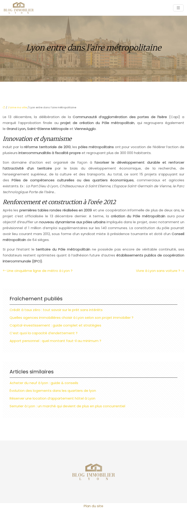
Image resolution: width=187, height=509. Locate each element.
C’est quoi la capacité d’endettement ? (44, 333)
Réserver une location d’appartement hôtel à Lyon (52, 398)
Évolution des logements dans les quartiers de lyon (53, 390)
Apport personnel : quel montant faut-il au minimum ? (55, 340)
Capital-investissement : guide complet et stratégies (55, 325)
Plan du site (93, 506)
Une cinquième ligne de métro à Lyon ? (40, 270)
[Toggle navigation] (178, 7)
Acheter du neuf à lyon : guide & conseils (44, 382)
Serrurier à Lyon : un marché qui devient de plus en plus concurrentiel (67, 406)
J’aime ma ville (17, 107)
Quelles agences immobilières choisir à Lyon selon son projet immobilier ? (71, 317)
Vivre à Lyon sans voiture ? (158, 270)
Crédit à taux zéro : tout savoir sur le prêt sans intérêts (56, 309)
